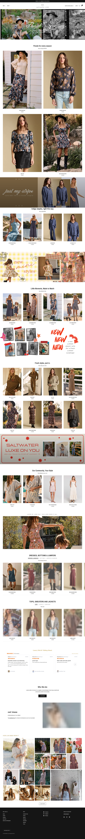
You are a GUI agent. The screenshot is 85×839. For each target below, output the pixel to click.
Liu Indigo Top (73, 243)
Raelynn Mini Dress (52, 504)
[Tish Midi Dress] (32, 576)
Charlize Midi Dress (32, 243)
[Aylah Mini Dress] (73, 307)
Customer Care (25, 814)
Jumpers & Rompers (51, 558)
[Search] (79, 5)
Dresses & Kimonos (33, 558)
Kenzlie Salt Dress (73, 504)
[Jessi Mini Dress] (12, 307)
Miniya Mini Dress (52, 592)
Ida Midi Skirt (52, 430)
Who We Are (5, 811)
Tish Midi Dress (32, 592)
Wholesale (25, 820)
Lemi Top (22, 173)
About (4, 814)
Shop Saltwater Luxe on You (42, 473)
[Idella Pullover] (12, 381)
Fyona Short (32, 504)
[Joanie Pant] (52, 227)
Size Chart (4, 819)
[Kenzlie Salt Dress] (73, 489)
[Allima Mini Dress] (32, 307)
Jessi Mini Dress (12, 322)
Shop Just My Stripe (42, 211)
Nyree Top (12, 504)
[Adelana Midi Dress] (73, 576)
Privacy (24, 815)
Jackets (41, 604)
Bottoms (42, 558)
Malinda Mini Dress (62, 173)
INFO (24, 811)
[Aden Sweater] (12, 622)
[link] (18, 671)
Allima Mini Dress (32, 322)
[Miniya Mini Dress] (52, 576)
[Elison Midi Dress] (12, 227)
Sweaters (47, 604)
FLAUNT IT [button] (78, 735)
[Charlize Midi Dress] (32, 227)
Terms (24, 824)
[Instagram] (67, 817)
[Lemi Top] (22, 143)
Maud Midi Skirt (22, 110)
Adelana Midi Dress (73, 592)
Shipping (24, 819)
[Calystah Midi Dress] (73, 381)
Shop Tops (42, 606)
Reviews (4, 817)
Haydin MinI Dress (12, 592)
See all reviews (75, 653)
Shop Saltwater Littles (42, 291)
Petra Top (73, 430)
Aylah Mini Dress (73, 322)
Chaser (4, 815)
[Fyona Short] (32, 489)
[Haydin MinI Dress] (12, 576)
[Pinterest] (70, 817)
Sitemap (24, 822)
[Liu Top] (52, 381)
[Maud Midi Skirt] (22, 80)
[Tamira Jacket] (73, 622)
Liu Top (52, 397)
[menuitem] (4, 6)
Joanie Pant (52, 243)
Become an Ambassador (7, 820)
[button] (10, 664)
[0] (81, 5)
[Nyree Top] (12, 489)
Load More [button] (42, 803)
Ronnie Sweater (63, 110)
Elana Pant (32, 397)
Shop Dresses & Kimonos (42, 560)
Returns (24, 817)
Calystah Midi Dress (73, 397)
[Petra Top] (73, 415)
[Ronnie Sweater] (62, 80)
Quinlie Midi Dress (32, 430)
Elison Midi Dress (12, 243)
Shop (8, 5)
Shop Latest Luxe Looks (42, 365)
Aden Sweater (12, 638)
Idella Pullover (12, 397)
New (4, 5)
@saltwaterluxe (12, 718)
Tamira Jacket (73, 638)
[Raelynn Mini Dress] (52, 489)
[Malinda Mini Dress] (62, 143)
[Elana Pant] (32, 381)
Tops (36, 604)
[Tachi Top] (12, 415)
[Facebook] (65, 817)
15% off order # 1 (66, 814)
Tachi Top (12, 430)
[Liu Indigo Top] (73, 227)
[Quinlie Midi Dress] (32, 415)
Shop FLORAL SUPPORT (42, 48)
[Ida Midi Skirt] (52, 415)
